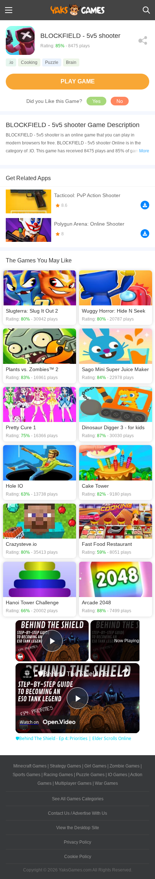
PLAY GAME (78, 81)
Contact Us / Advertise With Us (77, 813)
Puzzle (51, 62)
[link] (27, 674)
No (119, 101)
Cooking (29, 62)
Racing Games (58, 774)
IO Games (117, 774)
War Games (106, 783)
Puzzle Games (90, 774)
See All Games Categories (77, 798)
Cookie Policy (77, 856)
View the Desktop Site (77, 827)
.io (11, 62)
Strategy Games (65, 766)
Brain (71, 62)
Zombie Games (125, 766)
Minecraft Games (29, 766)
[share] (125, 670)
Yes (96, 101)
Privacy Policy (77, 842)
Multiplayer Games (73, 783)
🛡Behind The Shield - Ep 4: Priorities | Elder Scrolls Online (76, 674)
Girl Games (95, 766)
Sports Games (26, 774)
